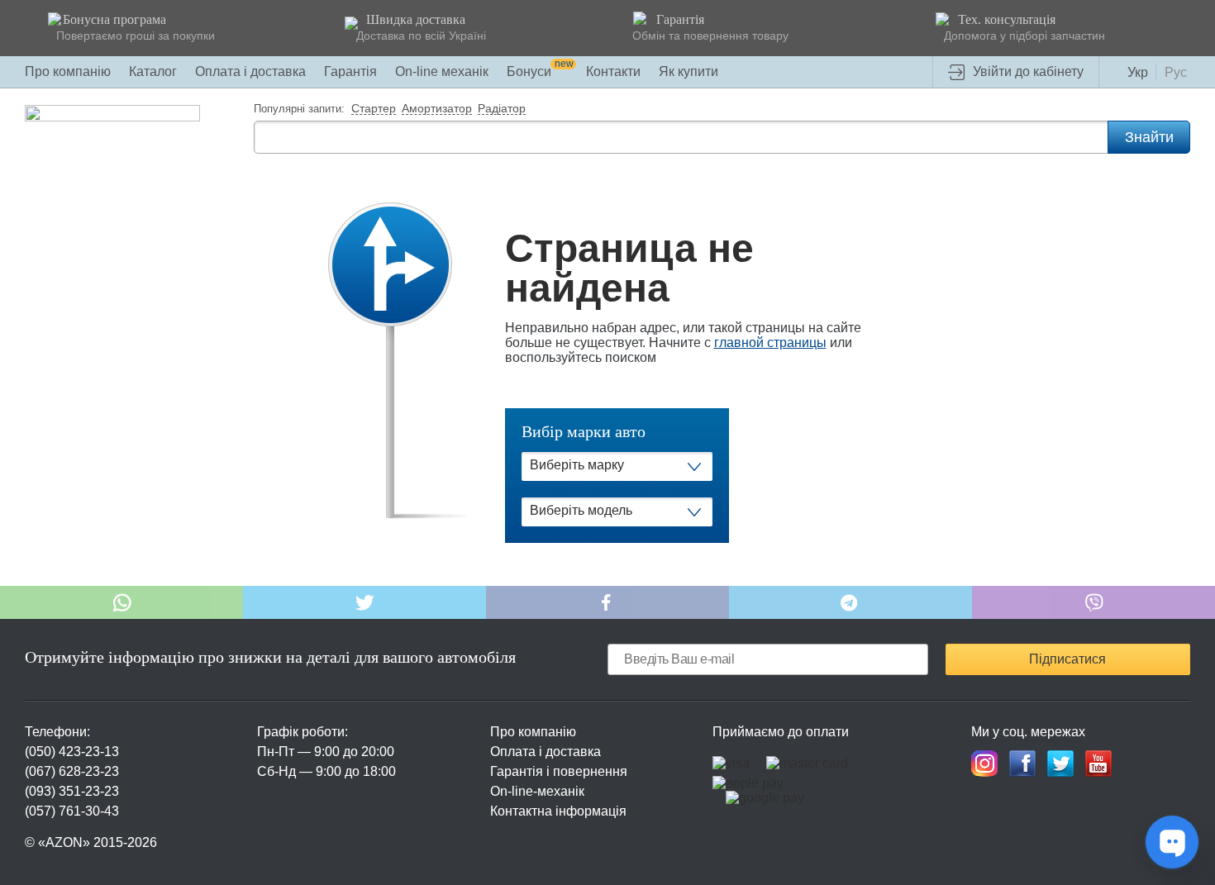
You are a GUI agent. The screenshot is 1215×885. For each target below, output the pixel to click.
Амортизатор (437, 109)
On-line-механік (537, 791)
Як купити (688, 71)
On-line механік (441, 71)
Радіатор (502, 109)
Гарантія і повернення (558, 771)
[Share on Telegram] (850, 602)
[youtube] (1098, 763)
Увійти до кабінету (1028, 71)
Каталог (153, 71)
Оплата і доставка (250, 71)
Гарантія (350, 71)
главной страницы (770, 342)
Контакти (613, 71)
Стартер (373, 109)
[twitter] (1060, 763)
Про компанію (68, 71)
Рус (1176, 72)
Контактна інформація (558, 811)
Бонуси (540, 71)
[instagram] (984, 763)
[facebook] (1022, 763)
